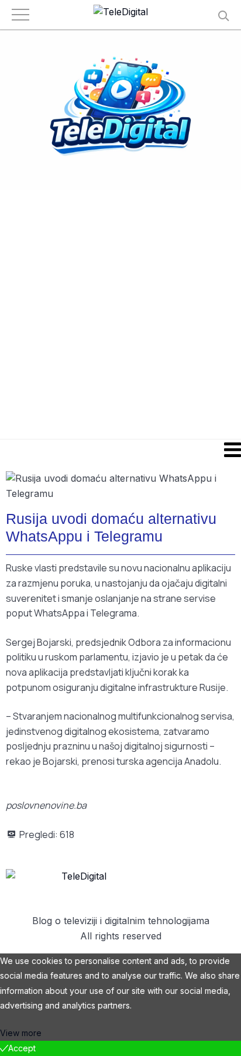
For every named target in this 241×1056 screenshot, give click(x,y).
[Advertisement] (120, 314)
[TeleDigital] (121, 12)
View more (21, 1033)
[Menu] (120, 449)
